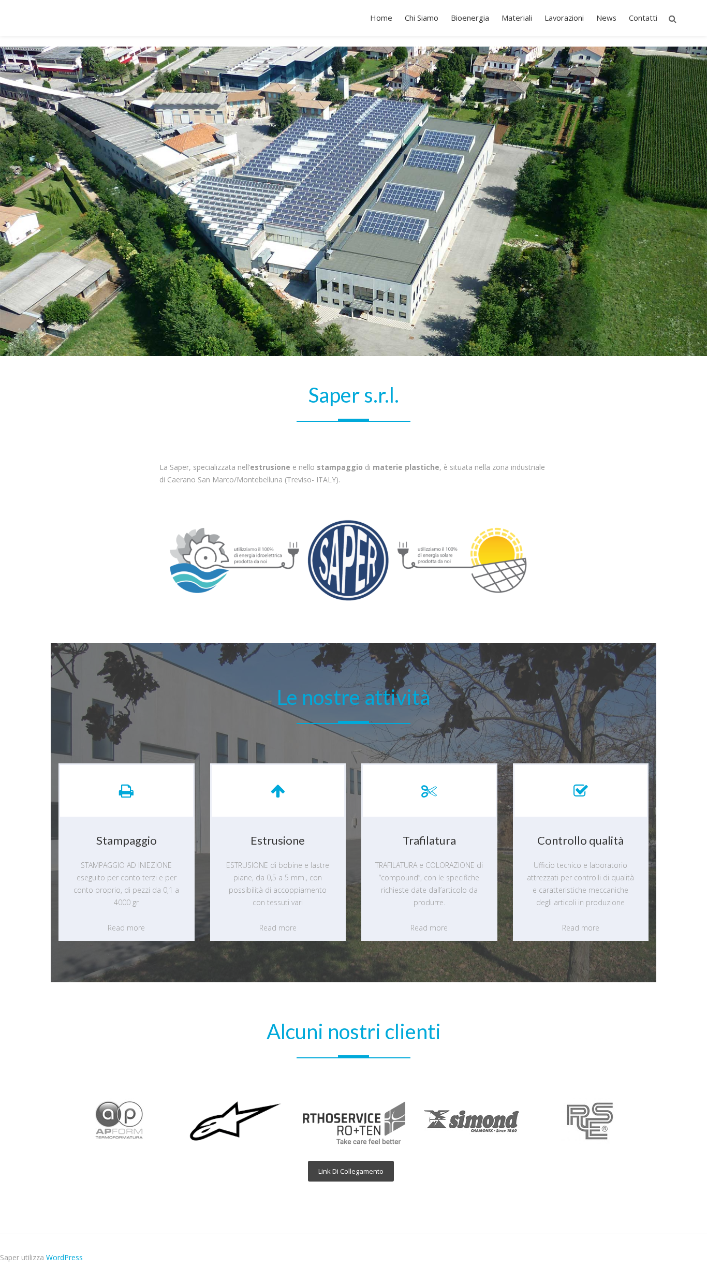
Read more (126, 928)
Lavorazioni (564, 17)
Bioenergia (470, 17)
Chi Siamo (421, 17)
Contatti (643, 17)
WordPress (64, 1257)
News (606, 17)
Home (381, 17)
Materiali (517, 17)
